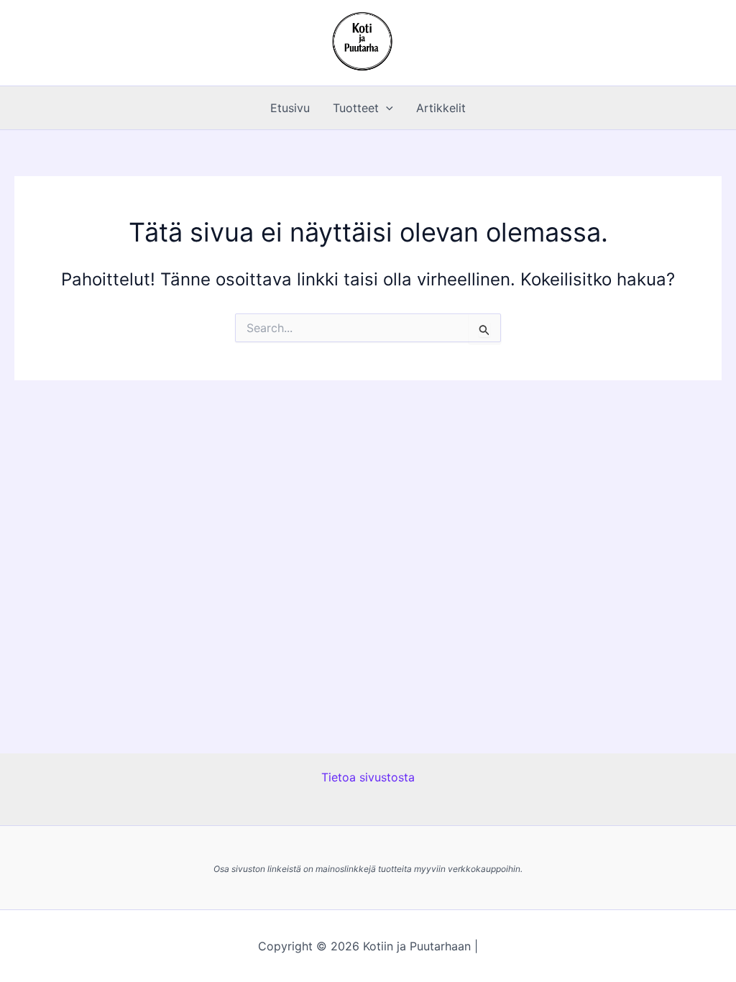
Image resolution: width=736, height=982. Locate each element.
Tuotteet (356, 108)
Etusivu (290, 108)
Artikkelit (441, 108)
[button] (386, 107)
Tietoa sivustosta (368, 777)
